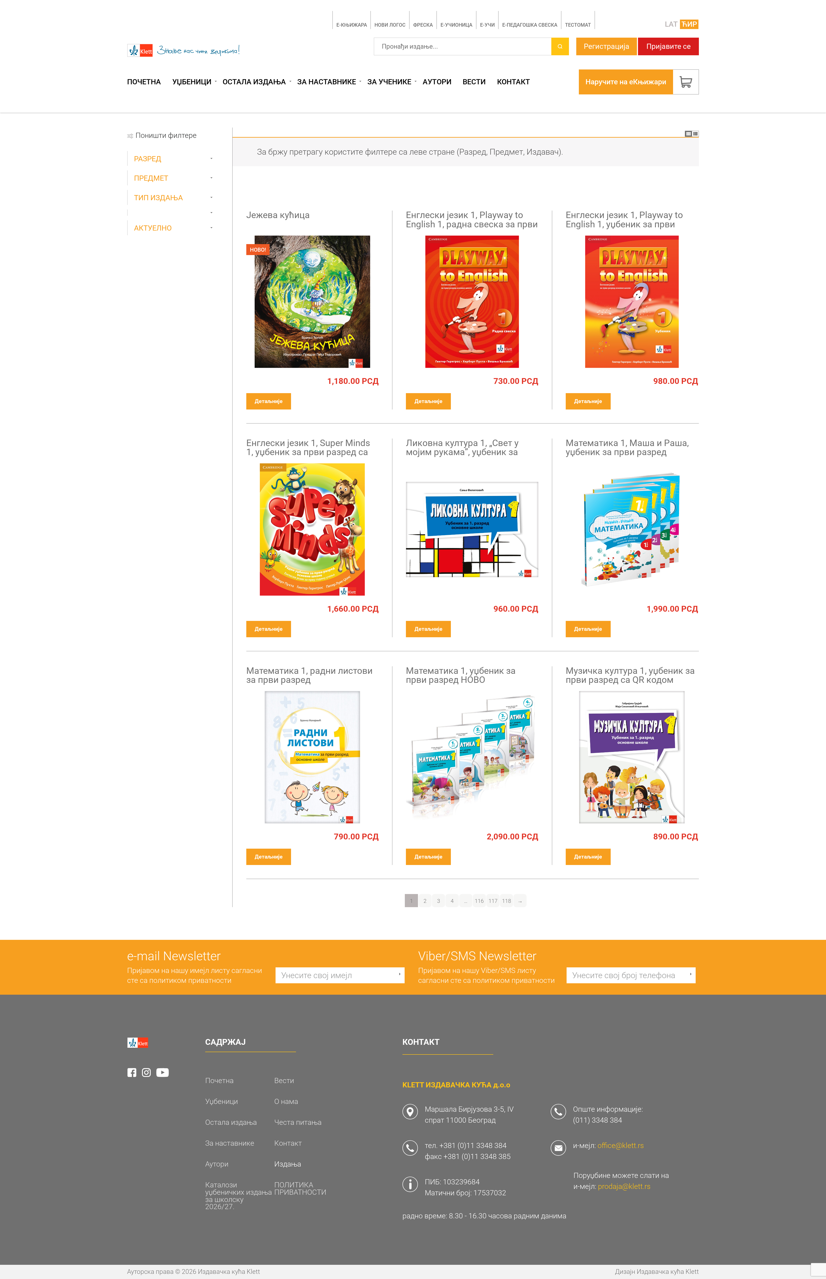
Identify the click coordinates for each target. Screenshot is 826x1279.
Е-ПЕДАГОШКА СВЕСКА (529, 25)
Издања (287, 1164)
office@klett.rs (621, 1145)
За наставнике (326, 82)
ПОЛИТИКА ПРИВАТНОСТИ (300, 1188)
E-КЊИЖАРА (351, 25)
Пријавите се (668, 46)
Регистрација (606, 46)
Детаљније (269, 401)
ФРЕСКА (423, 25)
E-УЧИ (487, 25)
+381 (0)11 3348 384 (473, 1145)
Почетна (144, 82)
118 (506, 901)
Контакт (513, 82)
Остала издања (254, 82)
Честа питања (298, 1122)
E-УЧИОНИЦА (456, 25)
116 (479, 901)
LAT (671, 24)
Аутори (437, 82)
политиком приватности (190, 980)
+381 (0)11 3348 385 (477, 1156)
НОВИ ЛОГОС (389, 25)
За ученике (389, 82)
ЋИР (689, 24)
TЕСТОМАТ (578, 25)
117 (493, 901)
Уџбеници (191, 82)
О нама (286, 1101)
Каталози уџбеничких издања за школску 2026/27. (238, 1195)
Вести (474, 82)
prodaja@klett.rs (624, 1186)
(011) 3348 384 (597, 1120)
